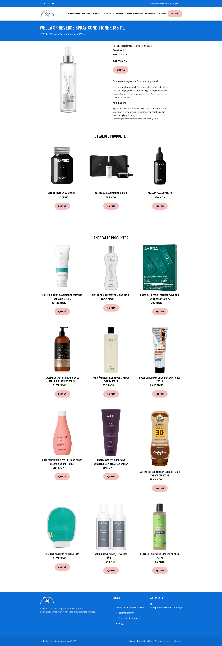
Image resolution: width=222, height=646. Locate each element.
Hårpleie (129, 45)
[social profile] (53, 3)
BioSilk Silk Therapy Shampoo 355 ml (111, 295)
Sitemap (177, 641)
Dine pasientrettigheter (141, 13)
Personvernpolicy (163, 641)
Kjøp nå (121, 70)
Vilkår (149, 641)
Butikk (175, 13)
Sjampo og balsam (143, 45)
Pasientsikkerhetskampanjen (83, 13)
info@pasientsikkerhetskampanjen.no (164, 3)
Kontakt (141, 641)
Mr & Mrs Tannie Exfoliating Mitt (62, 554)
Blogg (162, 13)
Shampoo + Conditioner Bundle (111, 193)
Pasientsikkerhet (113, 13)
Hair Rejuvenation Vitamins (62, 193)
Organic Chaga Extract (160, 193)
